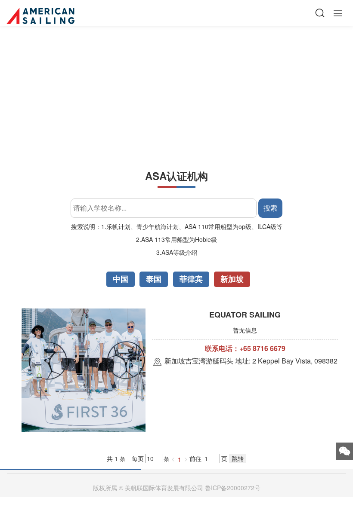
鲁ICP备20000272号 (232, 487)
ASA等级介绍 (179, 252)
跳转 (238, 458)
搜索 (270, 208)
